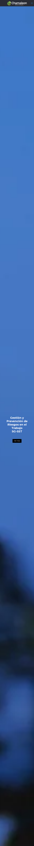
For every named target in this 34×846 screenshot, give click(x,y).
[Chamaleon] (17, 3)
